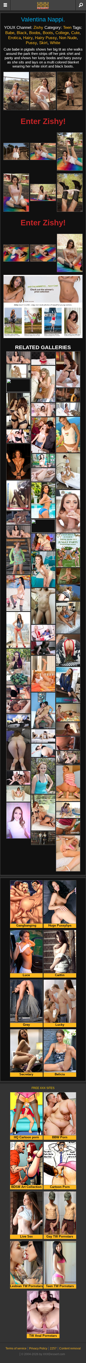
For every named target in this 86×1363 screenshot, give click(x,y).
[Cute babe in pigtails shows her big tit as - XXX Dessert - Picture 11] (43, 253)
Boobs (34, 33)
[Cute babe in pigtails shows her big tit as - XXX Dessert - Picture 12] (70, 253)
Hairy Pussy (46, 38)
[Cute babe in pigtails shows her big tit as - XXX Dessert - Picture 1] (16, 91)
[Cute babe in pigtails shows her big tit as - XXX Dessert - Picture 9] (70, 192)
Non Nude (68, 38)
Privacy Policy (38, 1348)
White (55, 43)
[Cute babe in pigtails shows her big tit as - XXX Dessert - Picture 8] (43, 192)
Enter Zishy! (43, 121)
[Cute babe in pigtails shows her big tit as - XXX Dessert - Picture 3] (70, 91)
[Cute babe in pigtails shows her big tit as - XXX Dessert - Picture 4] (16, 151)
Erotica (14, 38)
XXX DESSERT (43, 5)
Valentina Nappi (42, 19)
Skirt (43, 43)
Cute (75, 33)
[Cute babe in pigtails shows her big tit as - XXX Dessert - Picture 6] (70, 151)
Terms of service (16, 1348)
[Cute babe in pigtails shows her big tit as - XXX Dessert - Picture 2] (43, 91)
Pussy (31, 43)
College (62, 33)
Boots (48, 33)
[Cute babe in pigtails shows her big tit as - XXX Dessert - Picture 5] (43, 151)
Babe (9, 33)
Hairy (27, 38)
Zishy (38, 27)
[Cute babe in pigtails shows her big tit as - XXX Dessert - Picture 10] (16, 253)
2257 (53, 1348)
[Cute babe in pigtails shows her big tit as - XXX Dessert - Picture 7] (16, 192)
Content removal (70, 1348)
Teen (67, 27)
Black (22, 33)
